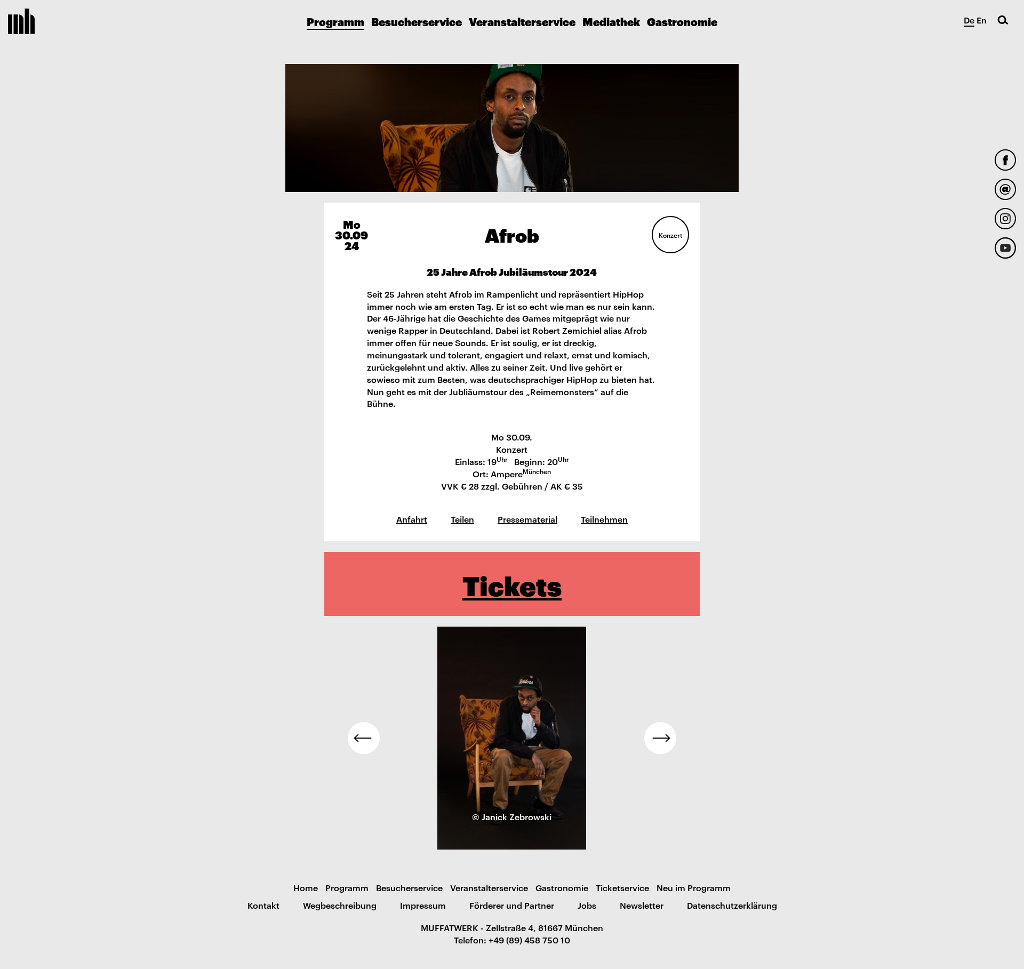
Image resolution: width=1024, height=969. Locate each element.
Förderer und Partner (511, 905)
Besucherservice (416, 21)
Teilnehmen (604, 519)
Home (305, 887)
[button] (364, 738)
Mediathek (611, 21)
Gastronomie (682, 21)
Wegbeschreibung (340, 905)
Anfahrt (411, 519)
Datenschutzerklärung (732, 905)
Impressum (423, 905)
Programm (335, 21)
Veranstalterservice (522, 21)
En (982, 20)
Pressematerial (527, 519)
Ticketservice (622, 887)
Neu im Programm (694, 887)
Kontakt (263, 905)
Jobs (587, 905)
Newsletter (641, 905)
